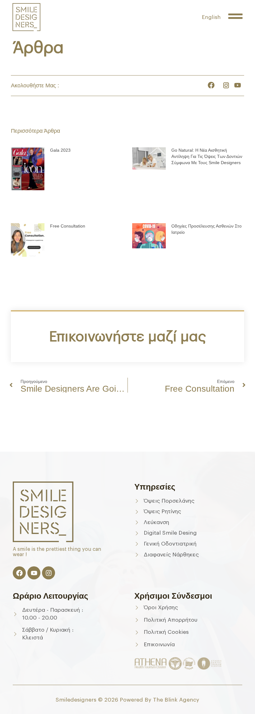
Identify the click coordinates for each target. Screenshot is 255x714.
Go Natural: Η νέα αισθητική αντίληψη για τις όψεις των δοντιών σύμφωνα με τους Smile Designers (206, 156)
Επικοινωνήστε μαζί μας (127, 337)
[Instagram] (48, 572)
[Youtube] (33, 572)
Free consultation (67, 225)
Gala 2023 (60, 150)
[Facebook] (19, 572)
